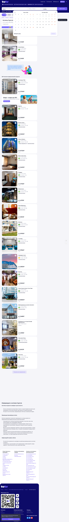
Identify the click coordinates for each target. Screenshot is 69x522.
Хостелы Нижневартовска (17, 456)
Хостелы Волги (29, 469)
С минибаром (5, 467)
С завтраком (5, 455)
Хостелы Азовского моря (31, 466)
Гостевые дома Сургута (7, 461)
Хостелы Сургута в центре (6, 472)
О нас (2, 511)
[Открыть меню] (66, 1)
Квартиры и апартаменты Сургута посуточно (7, 460)
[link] (6, 101)
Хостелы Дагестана (30, 456)
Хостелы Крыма (29, 455)
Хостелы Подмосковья (30, 460)
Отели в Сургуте (6, 453)
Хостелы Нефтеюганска (19, 453)
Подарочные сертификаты (19, 511)
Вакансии (3, 512)
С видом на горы (6, 465)
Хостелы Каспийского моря (30, 475)
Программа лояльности (18, 512)
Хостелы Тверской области (29, 480)
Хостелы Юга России (30, 465)
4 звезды (4, 457)
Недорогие (5, 470)
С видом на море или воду (7, 463)
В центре (4, 469)
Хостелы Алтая (29, 457)
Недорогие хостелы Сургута (6, 475)
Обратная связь (30, 512)
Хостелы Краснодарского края (31, 464)
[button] (17, 495)
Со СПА (4, 466)
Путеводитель (49, 1)
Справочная (43, 1)
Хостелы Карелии (29, 459)
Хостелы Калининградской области (29, 471)
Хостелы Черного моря (30, 468)
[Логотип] (5, 1)
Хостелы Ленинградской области (31, 477)
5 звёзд (4, 456)
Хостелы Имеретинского (31, 453)
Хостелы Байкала (29, 461)
